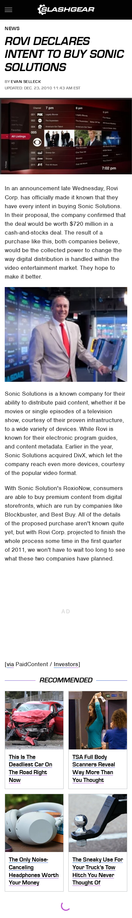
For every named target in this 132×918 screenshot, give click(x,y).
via (10, 664)
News (12, 29)
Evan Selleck (26, 81)
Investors (66, 664)
